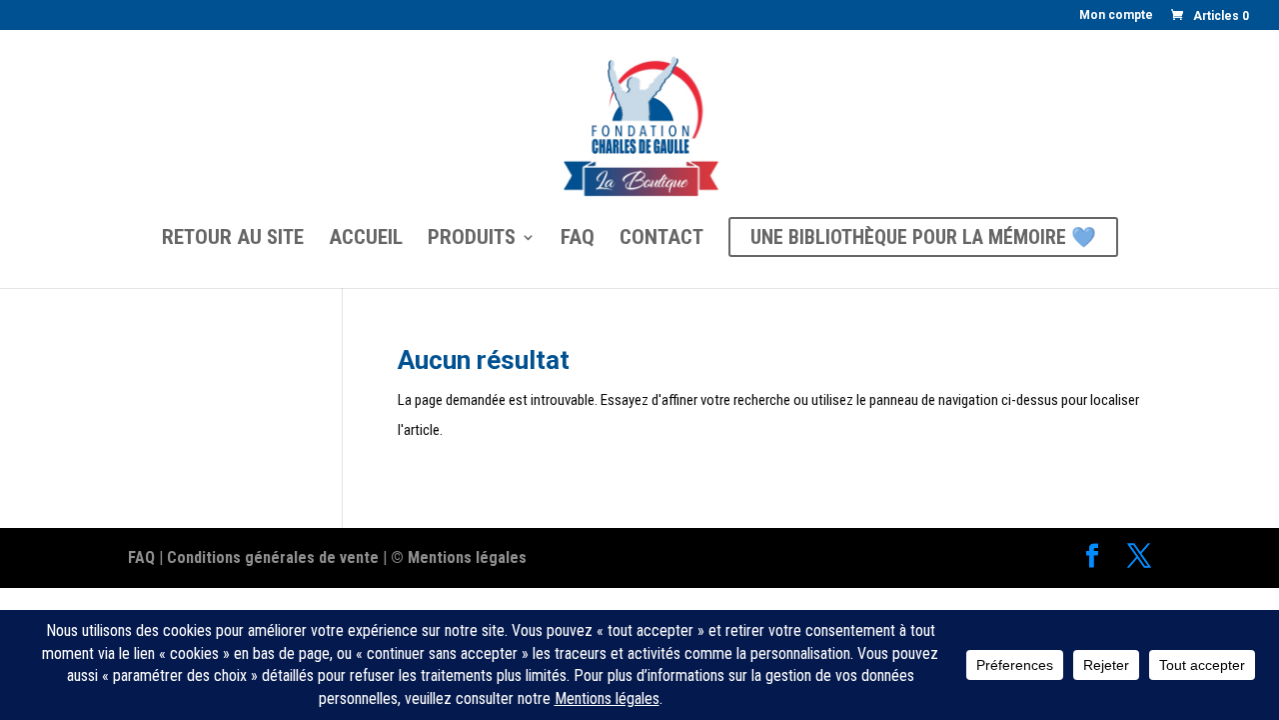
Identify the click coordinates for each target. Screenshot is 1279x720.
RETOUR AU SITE (233, 239)
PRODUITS (472, 239)
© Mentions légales (459, 557)
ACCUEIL (366, 239)
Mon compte (1116, 15)
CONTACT (661, 239)
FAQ (578, 239)
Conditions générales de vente (273, 557)
